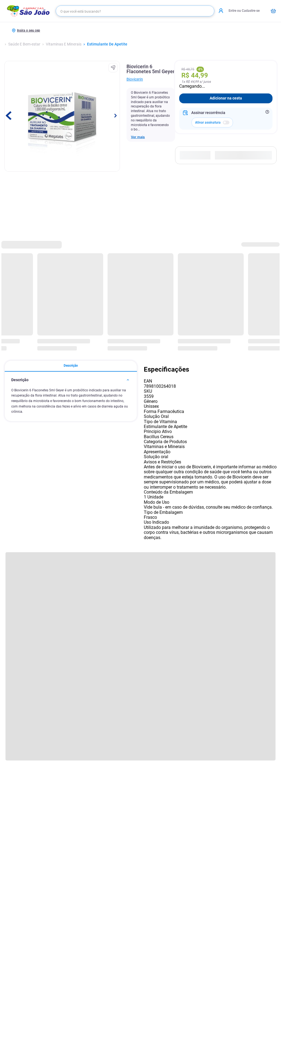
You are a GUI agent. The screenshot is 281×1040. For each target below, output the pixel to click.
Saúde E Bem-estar (24, 44)
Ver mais (138, 137)
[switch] (226, 122)
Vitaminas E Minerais (64, 44)
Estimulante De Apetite (107, 44)
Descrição (71, 365)
